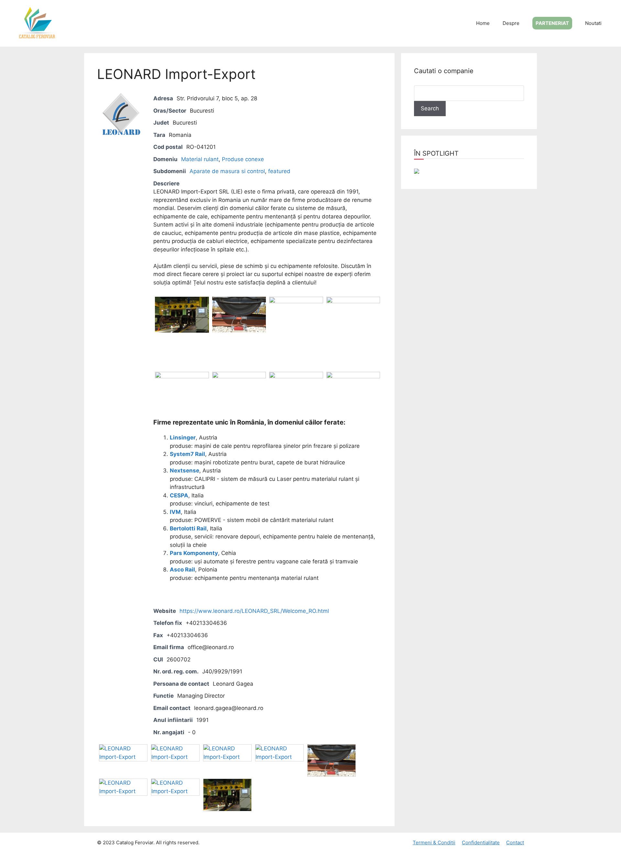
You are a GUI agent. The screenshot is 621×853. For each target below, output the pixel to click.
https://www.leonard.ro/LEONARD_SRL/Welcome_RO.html (254, 611)
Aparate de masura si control (227, 171)
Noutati (593, 23)
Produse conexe (243, 159)
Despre (511, 23)
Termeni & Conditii (434, 842)
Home (483, 23)
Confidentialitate (481, 842)
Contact (515, 842)
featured (279, 171)
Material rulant (200, 159)
